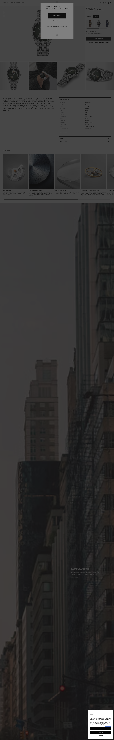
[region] (100, 724)
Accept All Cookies (100, 728)
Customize (100, 735)
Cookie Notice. (108, 726)
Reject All (100, 732)
